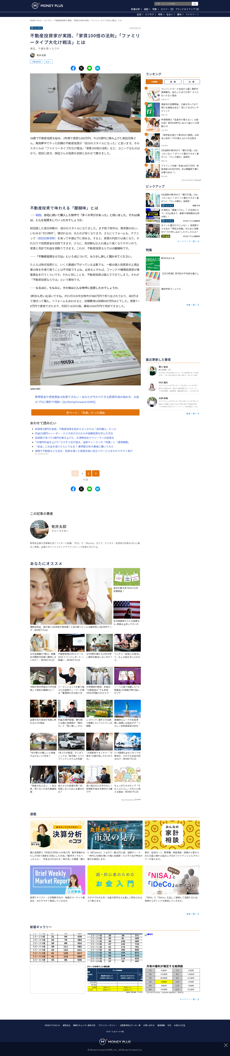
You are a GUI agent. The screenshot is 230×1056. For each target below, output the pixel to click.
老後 (160, 14)
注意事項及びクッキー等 (130, 1025)
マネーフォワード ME (115, 1031)
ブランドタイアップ (186, 9)
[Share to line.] (89, 68)
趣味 (179, 14)
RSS (169, 1025)
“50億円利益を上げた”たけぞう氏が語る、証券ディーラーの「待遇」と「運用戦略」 (82, 442)
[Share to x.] (81, 68)
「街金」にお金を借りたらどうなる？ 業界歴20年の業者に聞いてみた (74, 446)
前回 (38, 215)
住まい (169, 14)
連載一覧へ (191, 913)
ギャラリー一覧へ (188, 999)
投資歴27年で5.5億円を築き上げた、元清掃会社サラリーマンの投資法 (74, 438)
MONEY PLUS (35, 20)
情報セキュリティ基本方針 (84, 1025)
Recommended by (127, 800)
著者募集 (161, 1025)
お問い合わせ (149, 1025)
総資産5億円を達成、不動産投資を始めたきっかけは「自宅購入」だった (75, 429)
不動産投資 (36, 61)
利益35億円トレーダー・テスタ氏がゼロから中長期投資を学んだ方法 (74, 433)
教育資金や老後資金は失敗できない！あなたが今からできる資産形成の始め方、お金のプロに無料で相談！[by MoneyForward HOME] (87, 399)
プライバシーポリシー (107, 1025)
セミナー (167, 9)
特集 (154, 9)
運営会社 (66, 1025)
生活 (139, 14)
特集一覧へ (191, 304)
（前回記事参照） (46, 238)
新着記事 (135, 9)
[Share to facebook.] (73, 68)
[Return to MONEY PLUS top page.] (47, 5)
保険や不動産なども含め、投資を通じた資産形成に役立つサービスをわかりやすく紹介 (84, 451)
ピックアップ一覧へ (187, 241)
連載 (146, 9)
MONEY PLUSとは (52, 1025)
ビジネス (149, 14)
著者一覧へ (191, 413)
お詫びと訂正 (179, 1025)
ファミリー (191, 14)
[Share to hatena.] (97, 68)
